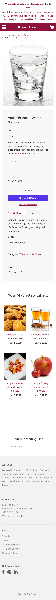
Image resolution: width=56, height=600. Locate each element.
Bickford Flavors (28, 27)
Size (9, 130)
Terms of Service (11, 548)
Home (4, 35)
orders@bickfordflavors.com (23, 153)
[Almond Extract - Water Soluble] (15, 318)
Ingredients (34, 213)
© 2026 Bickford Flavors (27, 594)
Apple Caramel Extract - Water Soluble (15, 387)
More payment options (28, 205)
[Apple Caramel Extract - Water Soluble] (15, 366)
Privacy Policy (9, 553)
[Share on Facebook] (10, 272)
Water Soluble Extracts (21, 35)
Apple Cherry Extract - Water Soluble (41, 387)
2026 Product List (11, 544)
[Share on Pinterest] (21, 272)
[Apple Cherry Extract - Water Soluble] (41, 366)
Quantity (12, 162)
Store (5, 540)
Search (6, 536)
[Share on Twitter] (15, 272)
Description (14, 213)
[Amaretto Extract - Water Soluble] (41, 318)
